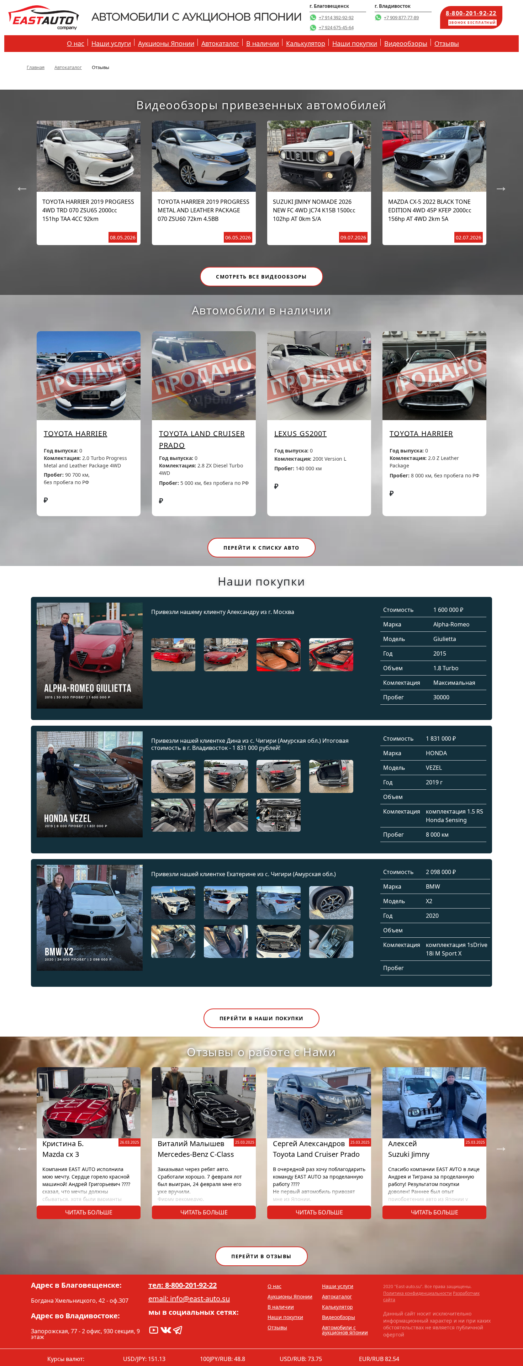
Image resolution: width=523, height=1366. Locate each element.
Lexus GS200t (300, 433)
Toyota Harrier (75, 433)
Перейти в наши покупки (262, 1018)
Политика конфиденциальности (417, 1293)
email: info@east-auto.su (189, 1298)
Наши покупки (354, 43)
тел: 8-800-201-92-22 (182, 1285)
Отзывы (446, 43)
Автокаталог (220, 43)
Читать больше (88, 1212)
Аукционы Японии (166, 43)
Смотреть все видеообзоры (261, 276)
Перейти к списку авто (261, 547)
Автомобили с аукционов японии (345, 1330)
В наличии (262, 43)
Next (497, 182)
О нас (75, 43)
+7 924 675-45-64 (336, 27)
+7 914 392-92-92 (336, 17)
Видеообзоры (405, 43)
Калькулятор (305, 43)
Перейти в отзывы (261, 1256)
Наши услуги (111, 43)
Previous (18, 182)
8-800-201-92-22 (471, 17)
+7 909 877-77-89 (401, 17)
